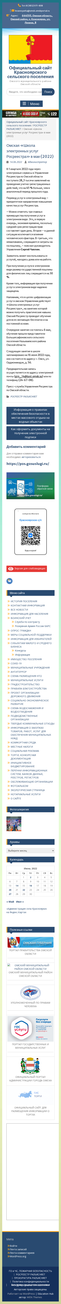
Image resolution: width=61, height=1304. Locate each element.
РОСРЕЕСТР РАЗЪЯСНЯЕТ (24, 396)
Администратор (37, 162)
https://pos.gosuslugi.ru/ (27, 464)
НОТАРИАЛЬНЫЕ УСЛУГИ (25, 794)
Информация (22, 654)
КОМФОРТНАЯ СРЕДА (23, 742)
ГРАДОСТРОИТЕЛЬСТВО (25, 684)
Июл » (20, 901)
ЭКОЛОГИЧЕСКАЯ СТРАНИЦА (28, 790)
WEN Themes (34, 1297)
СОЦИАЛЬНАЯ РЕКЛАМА (25, 750)
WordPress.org (18, 1256)
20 (10, 889)
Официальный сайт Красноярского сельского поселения (30, 72)
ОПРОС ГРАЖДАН (21, 630)
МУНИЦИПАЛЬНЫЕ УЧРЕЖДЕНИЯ (30, 667)
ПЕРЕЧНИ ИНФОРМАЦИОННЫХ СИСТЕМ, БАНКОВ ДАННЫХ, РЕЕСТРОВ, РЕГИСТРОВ (29, 774)
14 (17, 885)
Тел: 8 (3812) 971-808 (32, 5)
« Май (10, 901)
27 (10, 894)
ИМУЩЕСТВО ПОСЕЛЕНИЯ (26, 659)
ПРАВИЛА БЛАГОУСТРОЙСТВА (29, 688)
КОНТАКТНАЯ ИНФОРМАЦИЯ (28, 605)
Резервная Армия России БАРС (33, 626)
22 (24, 889)
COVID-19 (16, 663)
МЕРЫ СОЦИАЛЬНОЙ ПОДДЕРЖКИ (31, 634)
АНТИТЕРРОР (19, 671)
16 (30, 885)
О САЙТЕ (16, 798)
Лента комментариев (22, 1252)
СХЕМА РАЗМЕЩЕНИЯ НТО (26, 676)
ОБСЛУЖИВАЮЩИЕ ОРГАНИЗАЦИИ (32, 781)
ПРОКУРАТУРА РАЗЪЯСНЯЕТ (30, 1278)
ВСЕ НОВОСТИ (19, 609)
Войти (13, 1245)
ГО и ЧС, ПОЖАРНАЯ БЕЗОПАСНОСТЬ (30, 1271)
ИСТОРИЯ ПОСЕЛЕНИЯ (24, 601)
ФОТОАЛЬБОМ (19, 785)
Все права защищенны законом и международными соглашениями (30, 1285)
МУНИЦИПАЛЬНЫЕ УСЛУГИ (27, 680)
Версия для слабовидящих (29, 568)
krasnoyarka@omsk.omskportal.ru (32, 11)
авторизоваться (31, 457)
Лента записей (18, 1249)
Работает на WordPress (21, 1293)
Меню (34, 104)
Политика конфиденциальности (30, 1282)
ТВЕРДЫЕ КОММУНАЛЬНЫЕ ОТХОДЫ (32, 723)
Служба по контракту (27, 621)
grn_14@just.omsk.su (28, 376)
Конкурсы (20, 650)
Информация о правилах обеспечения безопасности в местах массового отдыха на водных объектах (30, 416)
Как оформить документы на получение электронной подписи (30, 433)
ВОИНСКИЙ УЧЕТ (21, 618)
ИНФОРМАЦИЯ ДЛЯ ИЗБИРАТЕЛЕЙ (31, 639)
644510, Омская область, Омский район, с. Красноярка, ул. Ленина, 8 (32, 19)
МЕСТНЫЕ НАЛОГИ (22, 746)
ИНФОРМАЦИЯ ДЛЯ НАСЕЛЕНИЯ (29, 613)
